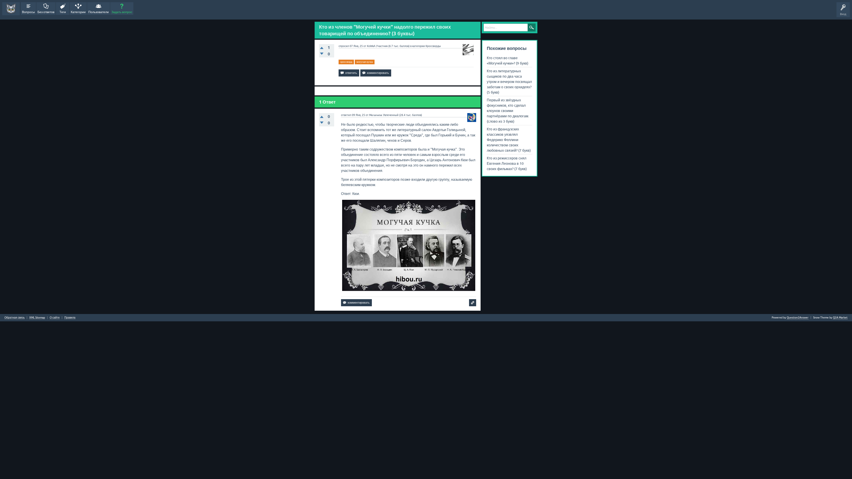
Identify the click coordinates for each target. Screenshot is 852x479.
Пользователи (98, 12)
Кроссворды (433, 46)
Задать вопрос (121, 12)
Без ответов (45, 12)
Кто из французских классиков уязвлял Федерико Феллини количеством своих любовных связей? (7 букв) (509, 139)
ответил (346, 115)
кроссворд (346, 62)
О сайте (55, 317)
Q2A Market (840, 317)
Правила (69, 317)
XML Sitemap (37, 317)
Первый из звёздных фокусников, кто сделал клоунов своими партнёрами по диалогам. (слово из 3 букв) (508, 110)
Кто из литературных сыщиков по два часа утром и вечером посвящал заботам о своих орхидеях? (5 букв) (509, 81)
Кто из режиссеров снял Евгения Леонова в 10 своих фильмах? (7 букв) (507, 163)
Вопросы (28, 12)
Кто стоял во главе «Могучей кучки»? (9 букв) (507, 60)
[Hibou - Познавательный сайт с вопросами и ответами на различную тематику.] (11, 8)
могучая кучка (365, 62)
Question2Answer (798, 317)
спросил (344, 46)
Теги (62, 12)
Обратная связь (14, 317)
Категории (78, 12)
